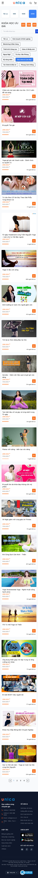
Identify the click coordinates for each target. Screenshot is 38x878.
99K (14, 14)
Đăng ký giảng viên (7, 834)
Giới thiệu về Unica (26, 808)
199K (23, 14)
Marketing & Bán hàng (11, 44)
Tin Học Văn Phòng (22, 54)
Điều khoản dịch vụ (26, 820)
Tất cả (5, 14)
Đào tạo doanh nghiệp (8, 840)
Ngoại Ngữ (7, 54)
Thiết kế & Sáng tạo (10, 49)
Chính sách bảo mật (27, 823)
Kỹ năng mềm (7, 59)
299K (33, 14)
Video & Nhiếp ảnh (28, 49)
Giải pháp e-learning (8, 837)
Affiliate (4, 849)
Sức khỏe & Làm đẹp (24, 59)
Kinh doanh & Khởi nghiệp (21, 39)
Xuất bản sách (6, 846)
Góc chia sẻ (24, 817)
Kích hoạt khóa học (26, 814)
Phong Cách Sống (27, 65)
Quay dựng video (7, 843)
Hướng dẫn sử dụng (27, 811)
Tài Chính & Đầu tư (9, 65)
